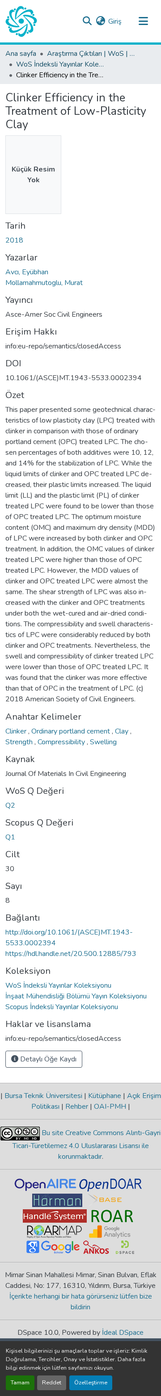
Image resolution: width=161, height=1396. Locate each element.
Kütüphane (104, 1096)
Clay (122, 731)
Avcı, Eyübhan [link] (26, 272)
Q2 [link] (10, 805)
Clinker (16, 731)
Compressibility (62, 742)
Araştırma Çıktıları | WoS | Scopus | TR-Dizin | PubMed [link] (91, 54)
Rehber (77, 1106)
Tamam (20, 1383)
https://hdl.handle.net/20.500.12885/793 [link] (70, 954)
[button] (21, 21)
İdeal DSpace (123, 1332)
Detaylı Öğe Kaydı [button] (47, 1059)
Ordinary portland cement (71, 731)
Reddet (51, 1383)
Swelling (103, 742)
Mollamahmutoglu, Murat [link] (44, 283)
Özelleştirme (90, 1383)
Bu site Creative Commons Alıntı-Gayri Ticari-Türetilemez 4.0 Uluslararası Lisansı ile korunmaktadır (87, 1144)
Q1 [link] (10, 837)
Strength (19, 742)
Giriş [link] (115, 21)
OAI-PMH (110, 1106)
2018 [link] (14, 240)
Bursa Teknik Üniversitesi (43, 1096)
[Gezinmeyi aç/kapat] (143, 21)
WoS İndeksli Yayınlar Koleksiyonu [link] (61, 64)
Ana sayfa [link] (20, 54)
